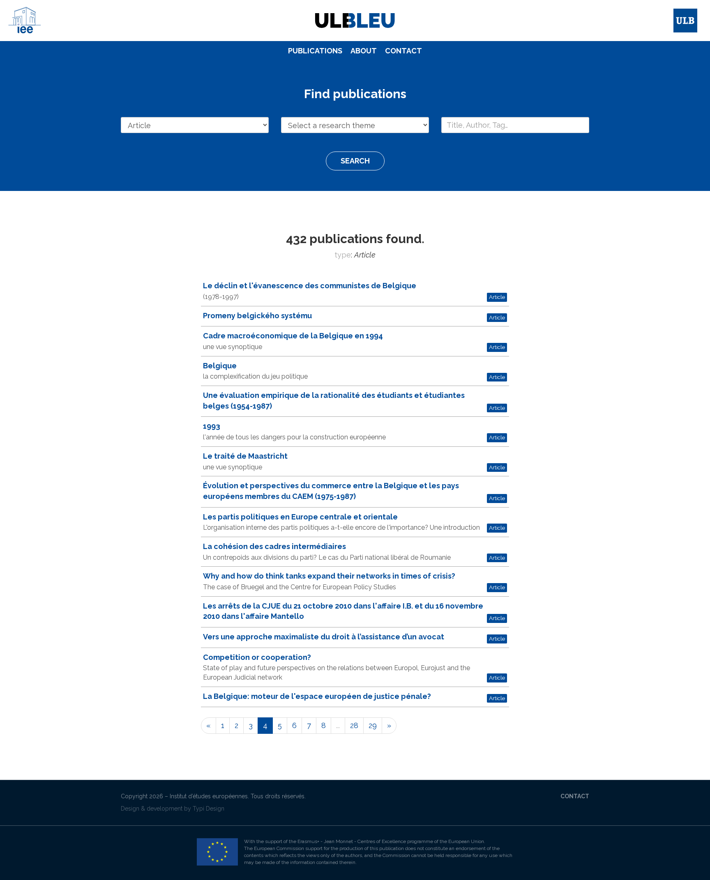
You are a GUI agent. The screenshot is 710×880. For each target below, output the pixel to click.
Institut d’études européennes (209, 796)
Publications (315, 50)
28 (354, 725)
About (363, 50)
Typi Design (208, 808)
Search (355, 160)
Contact (403, 50)
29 (373, 725)
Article (497, 297)
